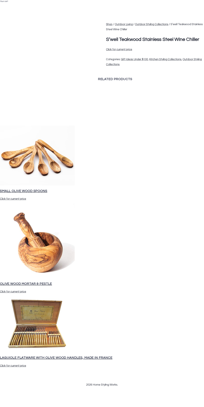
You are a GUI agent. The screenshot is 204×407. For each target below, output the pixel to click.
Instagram (185, 5)
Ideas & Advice (120, 5)
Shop (109, 24)
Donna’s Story (79, 5)
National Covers (99, 5)
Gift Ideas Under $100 (134, 59)
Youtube (199, 5)
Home (65, 5)
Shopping (136, 5)
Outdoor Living (124, 24)
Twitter (172, 5)
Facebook (158, 5)
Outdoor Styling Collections (151, 24)
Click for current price (119, 49)
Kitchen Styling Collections (165, 59)
